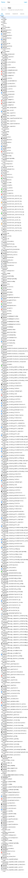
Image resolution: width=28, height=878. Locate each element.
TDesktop (15, 14)
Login (25, 2)
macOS (22, 14)
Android (7, 14)
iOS (2, 14)
